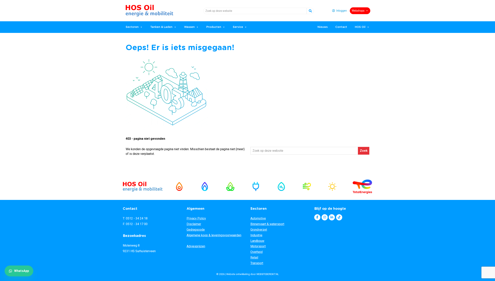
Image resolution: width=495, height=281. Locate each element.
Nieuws (322, 27)
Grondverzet (258, 229)
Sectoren (132, 27)
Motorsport (258, 246)
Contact (341, 27)
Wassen (189, 27)
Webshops (358, 10)
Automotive (258, 218)
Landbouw (257, 241)
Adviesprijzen (196, 246)
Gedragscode (196, 229)
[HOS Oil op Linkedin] (332, 217)
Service (238, 27)
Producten (213, 27)
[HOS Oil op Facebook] (317, 217)
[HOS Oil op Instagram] (325, 217)
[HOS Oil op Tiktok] (339, 217)
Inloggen (341, 10)
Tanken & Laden (161, 27)
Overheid (256, 252)
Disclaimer (194, 224)
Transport (256, 263)
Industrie (256, 235)
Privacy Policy (196, 218)
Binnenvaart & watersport (267, 224)
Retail (254, 257)
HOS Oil (135, 9)
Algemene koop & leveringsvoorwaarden (214, 235)
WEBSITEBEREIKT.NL (267, 274)
